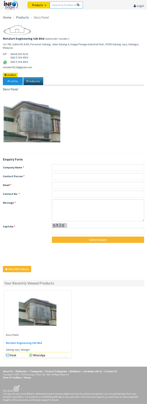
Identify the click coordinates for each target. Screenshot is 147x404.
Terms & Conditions (12, 377)
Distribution (21, 371)
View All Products (18, 269)
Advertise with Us (92, 371)
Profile (13, 81)
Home (7, 17)
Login (140, 6)
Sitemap (27, 377)
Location (11, 75)
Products (33, 81)
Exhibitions (75, 371)
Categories (36, 371)
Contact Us (111, 371)
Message (9, 202)
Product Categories (56, 371)
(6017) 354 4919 (19, 62)
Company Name (13, 167)
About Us (8, 371)
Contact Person (13, 176)
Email (7, 185)
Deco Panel (12, 335)
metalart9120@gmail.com (17, 67)
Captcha (9, 226)
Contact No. (11, 194)
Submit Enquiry (98, 240)
